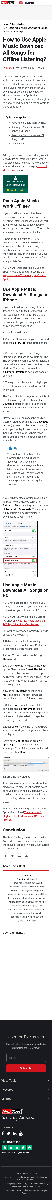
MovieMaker (18, 24)
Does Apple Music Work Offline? (28, 122)
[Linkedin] (15, 1134)
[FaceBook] (2, 1134)
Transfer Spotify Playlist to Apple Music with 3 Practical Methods (24, 816)
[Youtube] (21, 1134)
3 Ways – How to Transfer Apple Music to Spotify (24, 275)
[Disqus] (26, 972)
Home (6, 24)
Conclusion (17, 143)
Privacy (18, 1173)
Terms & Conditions (29, 1173)
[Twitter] (8, 1134)
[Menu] (48, 3)
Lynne (9, 67)
